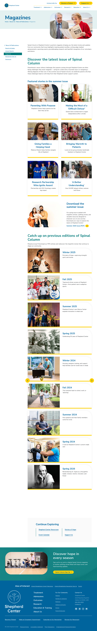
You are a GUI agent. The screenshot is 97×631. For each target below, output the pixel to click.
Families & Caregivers (61, 599)
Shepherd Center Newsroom (49, 530)
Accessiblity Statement (37, 627)
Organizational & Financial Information (66, 627)
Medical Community (60, 605)
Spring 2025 (69, 333)
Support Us (69, 535)
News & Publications (22, 22)
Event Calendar (44, 535)
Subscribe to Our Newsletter (52, 620)
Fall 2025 (67, 279)
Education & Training (42, 608)
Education (76, 7)
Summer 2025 (70, 306)
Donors (57, 608)
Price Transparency (50, 627)
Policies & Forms (24, 627)
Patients (57, 595)
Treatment (37, 7)
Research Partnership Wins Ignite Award (43, 184)
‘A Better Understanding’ (76, 184)
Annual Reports (9, 51)
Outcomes (57, 7)
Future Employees (60, 611)
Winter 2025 (69, 252)
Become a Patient (10, 620)
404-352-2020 (79, 602)
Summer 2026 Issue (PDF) (76, 226)
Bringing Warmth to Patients (76, 145)
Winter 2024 (69, 360)
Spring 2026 (69, 468)
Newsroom (8, 59)
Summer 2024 (70, 414)
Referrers (57, 602)
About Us (86, 7)
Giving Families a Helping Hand (42, 145)
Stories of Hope (70, 530)
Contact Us (78, 604)
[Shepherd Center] (12, 5)
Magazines (32, 22)
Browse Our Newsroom (72, 620)
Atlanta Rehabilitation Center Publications (42, 586)
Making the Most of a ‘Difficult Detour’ (76, 107)
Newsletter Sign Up (10, 56)
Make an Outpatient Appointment (29, 620)
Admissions (47, 7)
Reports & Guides (10, 48)
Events (80, 586)
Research (67, 7)
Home (6, 22)
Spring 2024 (69, 441)
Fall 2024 (67, 387)
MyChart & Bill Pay (52, 3)
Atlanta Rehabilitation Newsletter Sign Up (66, 586)
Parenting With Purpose (43, 105)
